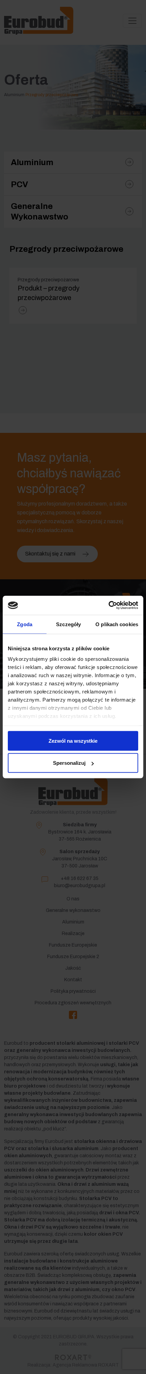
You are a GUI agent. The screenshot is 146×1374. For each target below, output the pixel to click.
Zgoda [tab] (24, 624)
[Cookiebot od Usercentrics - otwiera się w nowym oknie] (108, 605)
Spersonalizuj (69, 763)
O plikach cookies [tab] (116, 624)
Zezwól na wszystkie (73, 740)
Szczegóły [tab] (68, 624)
